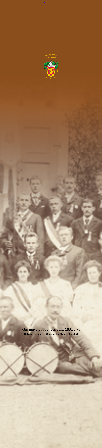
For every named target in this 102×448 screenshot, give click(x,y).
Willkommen (38, 2)
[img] (51, 224)
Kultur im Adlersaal (51, 2)
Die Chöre (45, 2)
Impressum (63, 2)
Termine (58, 2)
